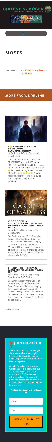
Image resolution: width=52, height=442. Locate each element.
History (35, 70)
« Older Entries (12, 309)
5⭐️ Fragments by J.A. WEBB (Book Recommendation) (22, 149)
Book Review (14, 156)
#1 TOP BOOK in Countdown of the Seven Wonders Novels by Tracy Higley (25, 224)
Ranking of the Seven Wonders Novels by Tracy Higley (25, 270)
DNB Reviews (27, 277)
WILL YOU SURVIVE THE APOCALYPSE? (26, 20)
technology (27, 73)
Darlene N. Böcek (19, 153)
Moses (43, 70)
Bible (27, 70)
